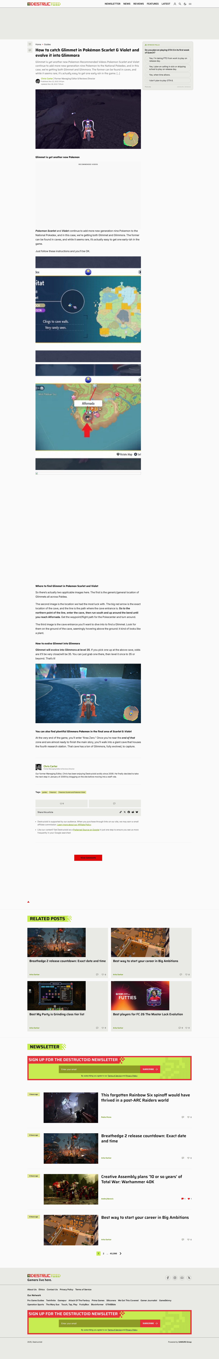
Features (153, 3)
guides (44, 792)
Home (38, 44)
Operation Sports (35, 1304)
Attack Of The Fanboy (79, 1300)
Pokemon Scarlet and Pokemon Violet (72, 792)
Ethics (42, 1289)
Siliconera (111, 1300)
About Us (32, 1289)
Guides (47, 44)
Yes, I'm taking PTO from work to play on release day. (168, 59)
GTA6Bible (111, 1304)
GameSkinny (165, 1300)
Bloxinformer (97, 1304)
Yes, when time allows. (159, 74)
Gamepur (62, 1300)
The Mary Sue (52, 1304)
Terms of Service (115, 1076)
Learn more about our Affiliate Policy (74, 824)
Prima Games (98, 1300)
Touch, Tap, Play (69, 1304)
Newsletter (112, 3)
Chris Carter (47, 78)
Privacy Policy (131, 1076)
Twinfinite (51, 1300)
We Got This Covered (128, 1300)
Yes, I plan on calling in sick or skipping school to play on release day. (167, 67)
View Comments (88, 857)
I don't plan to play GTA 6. (161, 80)
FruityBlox (84, 1304)
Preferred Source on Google (86, 829)
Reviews (138, 3)
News (126, 3)
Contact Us (52, 1289)
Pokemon (53, 792)
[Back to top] (28, 901)
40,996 (113, 1253)
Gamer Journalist (149, 1300)
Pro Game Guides (35, 1300)
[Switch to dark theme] (185, 3)
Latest (166, 3)
